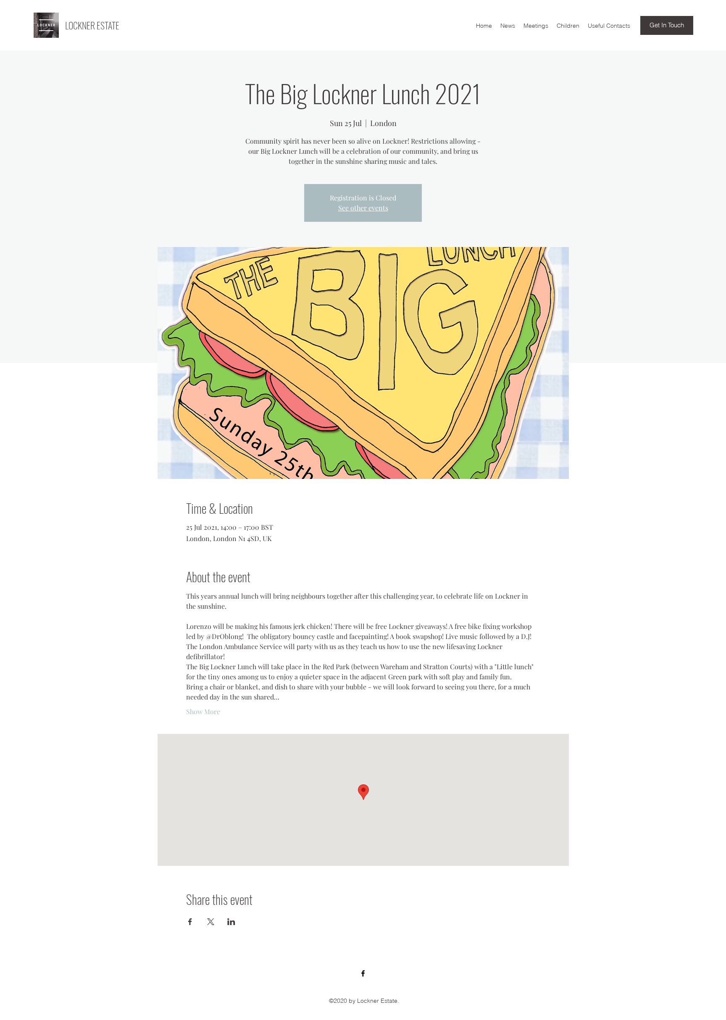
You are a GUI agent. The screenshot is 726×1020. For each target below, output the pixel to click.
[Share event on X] (211, 921)
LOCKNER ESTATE (92, 25)
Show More (203, 711)
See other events (363, 207)
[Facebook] (363, 973)
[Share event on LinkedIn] (231, 921)
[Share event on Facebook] (190, 921)
